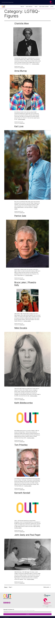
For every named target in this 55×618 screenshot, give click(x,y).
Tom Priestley (21, 445)
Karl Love (18, 126)
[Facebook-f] (6, 602)
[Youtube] (9, 602)
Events (36, 6)
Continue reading (35, 63)
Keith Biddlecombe (23, 403)
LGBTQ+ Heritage (29, 6)
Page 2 (10, 587)
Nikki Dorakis (20, 328)
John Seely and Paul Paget (27, 535)
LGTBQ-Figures (22, 67)
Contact (51, 6)
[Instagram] (7, 602)
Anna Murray (20, 71)
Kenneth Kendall (22, 493)
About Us (22, 6)
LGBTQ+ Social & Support (44, 6)
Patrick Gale (20, 216)
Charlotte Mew (21, 23)
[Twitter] (4, 602)
